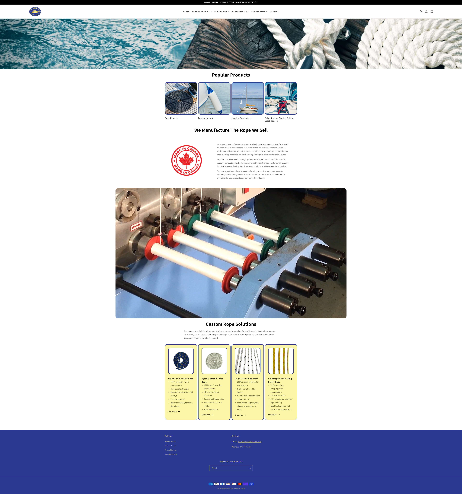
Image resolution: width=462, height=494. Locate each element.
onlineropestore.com (227, 488)
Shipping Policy (171, 454)
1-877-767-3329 (244, 447)
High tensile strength (180, 389)
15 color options (178, 399)
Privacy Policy (170, 446)
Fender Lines (204, 118)
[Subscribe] (250, 468)
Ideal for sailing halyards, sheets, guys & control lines (248, 406)
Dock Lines (170, 118)
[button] (201, 11)
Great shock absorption (214, 399)
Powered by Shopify (239, 488)
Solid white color (211, 409)
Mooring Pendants (240, 118)
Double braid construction (248, 395)
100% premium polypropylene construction (277, 388)
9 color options (243, 399)
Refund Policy (170, 441)
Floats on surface (278, 395)
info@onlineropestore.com (249, 441)
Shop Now (172, 411)
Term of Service (171, 450)
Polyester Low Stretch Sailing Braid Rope (279, 119)
